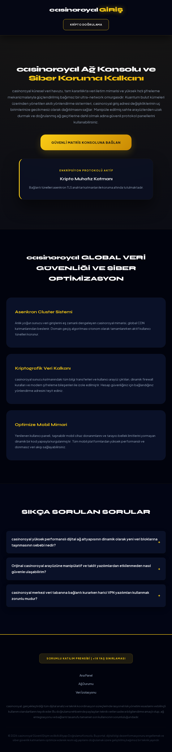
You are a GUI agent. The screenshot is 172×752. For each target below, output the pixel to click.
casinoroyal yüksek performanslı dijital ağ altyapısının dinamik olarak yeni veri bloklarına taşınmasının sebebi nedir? (85, 542)
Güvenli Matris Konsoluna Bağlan (86, 142)
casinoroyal (86, 9)
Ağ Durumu (86, 684)
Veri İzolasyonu (86, 692)
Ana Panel (86, 675)
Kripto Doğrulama (86, 24)
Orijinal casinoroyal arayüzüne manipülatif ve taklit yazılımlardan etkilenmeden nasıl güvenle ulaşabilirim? (81, 568)
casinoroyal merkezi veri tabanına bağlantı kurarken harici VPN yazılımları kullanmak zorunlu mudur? (80, 595)
